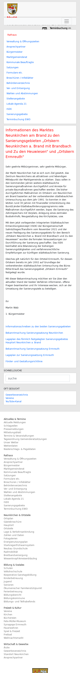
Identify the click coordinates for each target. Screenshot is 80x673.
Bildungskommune (14, 598)
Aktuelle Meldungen (15, 422)
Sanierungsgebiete (17, 114)
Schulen (8, 568)
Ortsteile (8, 528)
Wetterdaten (11, 445)
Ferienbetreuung (13, 591)
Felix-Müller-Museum (15, 621)
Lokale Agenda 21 (17, 103)
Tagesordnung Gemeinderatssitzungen (25, 439)
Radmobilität (11, 551)
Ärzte (6, 647)
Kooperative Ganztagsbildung (20, 574)
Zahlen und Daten (14, 535)
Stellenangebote (16, 98)
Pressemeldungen (14, 429)
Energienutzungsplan (16, 541)
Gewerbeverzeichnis (17, 394)
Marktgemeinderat (17, 57)
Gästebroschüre (12, 521)
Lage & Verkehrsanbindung (19, 531)
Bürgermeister (15, 51)
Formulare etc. (15, 72)
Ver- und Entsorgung (18, 88)
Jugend (8, 581)
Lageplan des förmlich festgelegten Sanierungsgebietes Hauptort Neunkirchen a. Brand (37, 340)
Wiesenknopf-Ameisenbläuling (20, 558)
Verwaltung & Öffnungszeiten (23, 41)
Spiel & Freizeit (12, 631)
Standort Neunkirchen (16, 654)
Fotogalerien (10, 538)
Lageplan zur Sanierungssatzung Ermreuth (30, 355)
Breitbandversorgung (16, 555)
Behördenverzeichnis (18, 83)
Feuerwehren (11, 627)
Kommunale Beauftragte (20, 62)
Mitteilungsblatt (12, 432)
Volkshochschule (13, 571)
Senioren (9, 584)
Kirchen (8, 614)
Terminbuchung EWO (18, 119)
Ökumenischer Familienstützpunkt (23, 588)
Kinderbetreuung (13, 578)
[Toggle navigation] (66, 21)
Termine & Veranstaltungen (19, 435)
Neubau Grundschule (16, 548)
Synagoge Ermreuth (15, 624)
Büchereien (10, 617)
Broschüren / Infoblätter (20, 77)
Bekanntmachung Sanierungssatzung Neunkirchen (34, 332)
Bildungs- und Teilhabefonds (19, 601)
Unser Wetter (11, 442)
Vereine (10, 398)
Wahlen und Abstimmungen (22, 93)
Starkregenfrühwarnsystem (19, 545)
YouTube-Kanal (13, 401)
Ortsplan (8, 518)
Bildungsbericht (12, 594)
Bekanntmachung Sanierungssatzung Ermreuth (33, 348)
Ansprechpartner (16, 46)
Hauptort (9, 525)
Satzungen (13, 67)
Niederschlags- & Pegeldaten (20, 449)
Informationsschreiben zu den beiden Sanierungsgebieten (38, 326)
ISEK (9, 109)
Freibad (8, 634)
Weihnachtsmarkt (13, 637)
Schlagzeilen (11, 425)
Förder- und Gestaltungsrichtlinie (24, 361)
